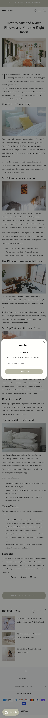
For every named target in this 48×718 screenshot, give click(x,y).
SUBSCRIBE (24, 372)
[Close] (44, 341)
